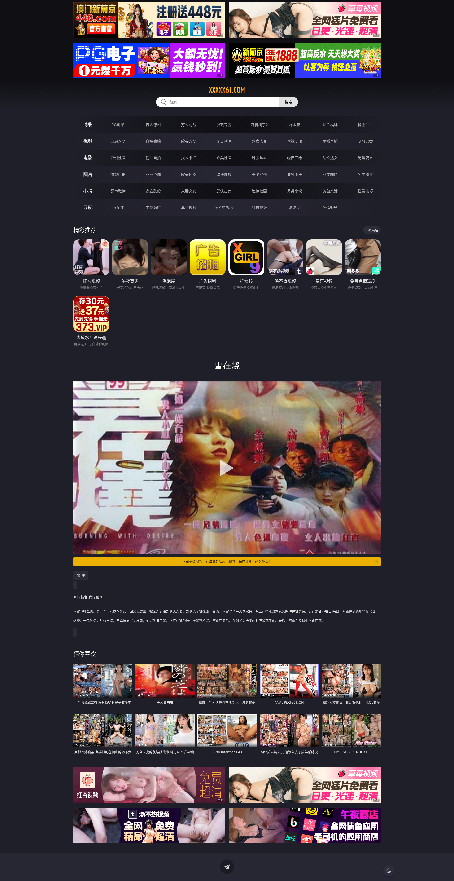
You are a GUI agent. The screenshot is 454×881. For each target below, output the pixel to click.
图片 (88, 174)
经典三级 (294, 157)
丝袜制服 (294, 141)
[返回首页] (388, 870)
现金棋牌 (330, 124)
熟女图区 (330, 174)
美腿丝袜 (259, 174)
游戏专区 (223, 124)
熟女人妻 (259, 141)
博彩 (88, 124)
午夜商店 (153, 207)
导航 (88, 207)
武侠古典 (223, 191)
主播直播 (330, 141)
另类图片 (365, 174)
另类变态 (365, 157)
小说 (88, 191)
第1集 (81, 575)
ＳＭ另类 (365, 141)
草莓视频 (188, 207)
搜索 (288, 102)
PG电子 (118, 124)
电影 (88, 158)
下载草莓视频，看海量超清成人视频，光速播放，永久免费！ (227, 561)
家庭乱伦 (153, 191)
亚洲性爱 (118, 157)
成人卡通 (188, 157)
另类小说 (294, 191)
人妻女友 (188, 191)
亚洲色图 (153, 174)
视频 (88, 141)
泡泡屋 (294, 207)
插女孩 (118, 207)
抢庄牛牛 (365, 124)
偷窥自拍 (118, 174)
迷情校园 (259, 191)
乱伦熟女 (330, 157)
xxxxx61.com (227, 90)
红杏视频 (259, 207)
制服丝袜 (259, 157)
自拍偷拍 (153, 141)
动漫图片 (223, 174)
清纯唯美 (294, 174)
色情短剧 (330, 207)
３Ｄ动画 (223, 141)
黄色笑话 (330, 191)
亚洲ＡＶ (118, 141)
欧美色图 (188, 174)
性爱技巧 (365, 191)
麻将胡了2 (259, 124)
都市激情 (118, 191)
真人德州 (153, 124)
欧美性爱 (223, 157)
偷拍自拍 (153, 157)
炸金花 (294, 124)
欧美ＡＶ (188, 141)
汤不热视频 (223, 207)
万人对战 (188, 124)
